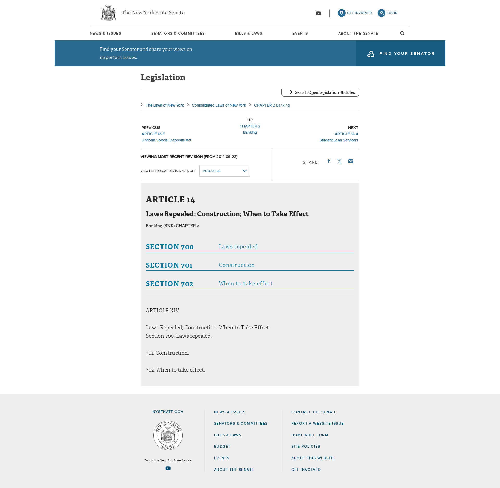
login (392, 13)
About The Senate (358, 33)
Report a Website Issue (317, 423)
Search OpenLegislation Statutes (325, 92)
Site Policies (305, 446)
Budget (222, 446)
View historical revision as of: (168, 171)
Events (300, 33)
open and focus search (402, 35)
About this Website (313, 458)
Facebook (328, 161)
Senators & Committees (178, 33)
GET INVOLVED (306, 470)
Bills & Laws (248, 33)
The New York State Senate (153, 13)
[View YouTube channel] (318, 13)
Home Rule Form (310, 435)
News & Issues (105, 33)
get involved (359, 13)
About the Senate (234, 470)
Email (350, 161)
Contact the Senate (314, 412)
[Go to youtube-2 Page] (168, 468)
